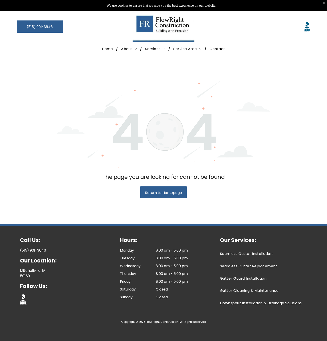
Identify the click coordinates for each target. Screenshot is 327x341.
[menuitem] (108, 49)
